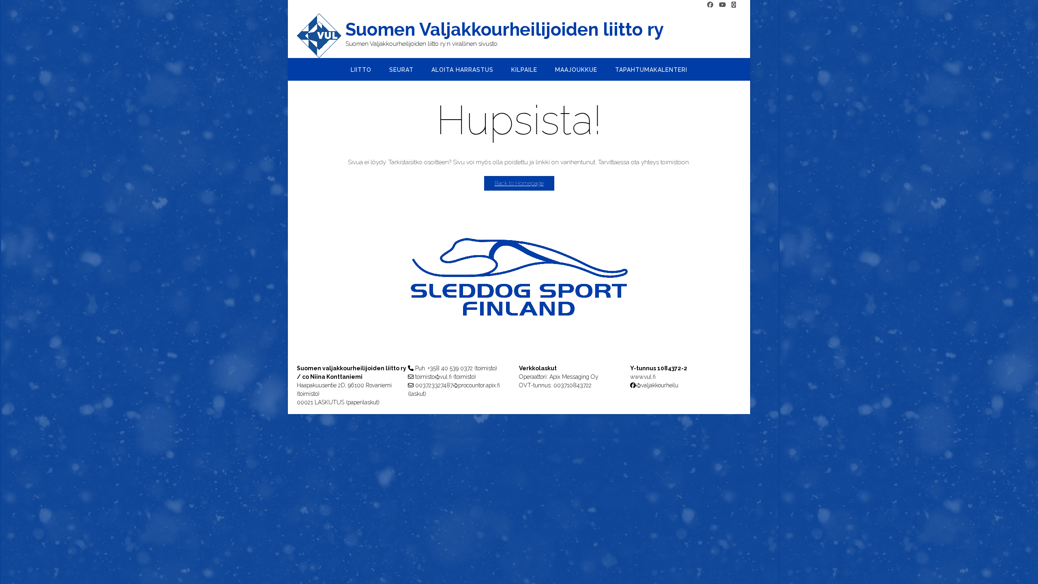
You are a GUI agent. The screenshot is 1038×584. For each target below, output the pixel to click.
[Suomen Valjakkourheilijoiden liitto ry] (321, 35)
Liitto (361, 70)
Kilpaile (524, 70)
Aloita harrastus (462, 70)
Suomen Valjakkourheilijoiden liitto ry (504, 29)
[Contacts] (734, 5)
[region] (519, 293)
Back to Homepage (519, 183)
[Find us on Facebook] (710, 5)
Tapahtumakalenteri (651, 70)
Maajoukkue (576, 70)
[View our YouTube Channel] (722, 5)
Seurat (401, 70)
